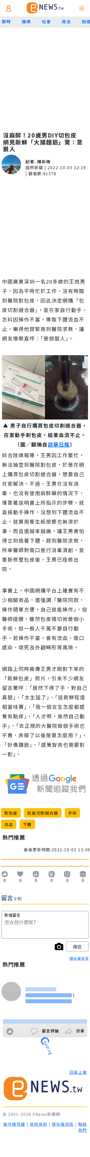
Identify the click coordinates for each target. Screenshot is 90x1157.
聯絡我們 (82, 1127)
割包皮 (11, 813)
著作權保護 (14, 1124)
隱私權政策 (79, 958)
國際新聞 (34, 167)
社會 (46, 21)
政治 (66, 21)
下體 (27, 824)
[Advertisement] (45, 75)
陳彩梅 (43, 161)
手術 (72, 813)
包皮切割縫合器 (42, 813)
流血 (8, 824)
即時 (6, 21)
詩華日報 (59, 444)
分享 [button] (79, 1031)
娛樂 (26, 21)
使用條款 (38, 1124)
